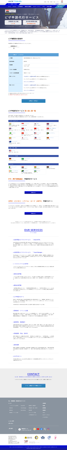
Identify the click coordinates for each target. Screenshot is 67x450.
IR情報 (44, 405)
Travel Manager (23, 407)
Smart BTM (23, 405)
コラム (44, 412)
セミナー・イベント (46, 414)
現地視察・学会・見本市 (21, 333)
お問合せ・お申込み (33, 100)
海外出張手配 (17, 274)
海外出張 (11, 407)
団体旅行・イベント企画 (21, 310)
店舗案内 (44, 410)
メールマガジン (45, 417)
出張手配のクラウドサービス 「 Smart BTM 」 (28, 239)
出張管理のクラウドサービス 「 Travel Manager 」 (29, 252)
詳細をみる (33, 192)
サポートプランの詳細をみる (29, 81)
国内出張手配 (17, 285)
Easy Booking (23, 410)
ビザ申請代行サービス (33, 414)
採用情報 (44, 407)
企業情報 (44, 403)
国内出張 (11, 410)
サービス (10, 403)
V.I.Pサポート (18, 356)
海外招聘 (16, 344)
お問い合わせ (10, 423)
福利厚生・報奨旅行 (19, 322)
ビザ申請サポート (19, 296)
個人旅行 (11, 428)
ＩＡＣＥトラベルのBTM (21, 263)
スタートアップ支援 (32, 412)
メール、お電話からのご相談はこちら (33, 385)
